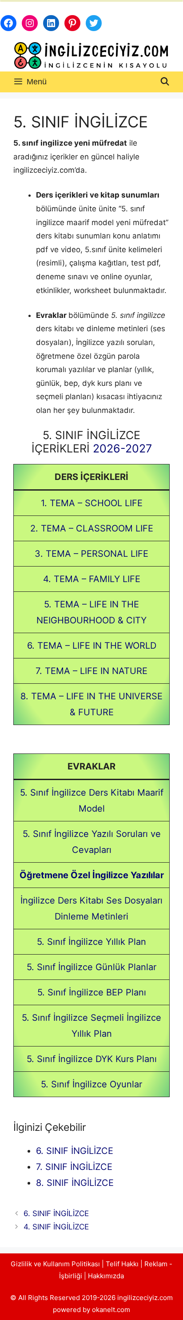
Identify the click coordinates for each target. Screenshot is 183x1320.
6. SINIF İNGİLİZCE (74, 1151)
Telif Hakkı (122, 1264)
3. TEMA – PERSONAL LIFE (91, 553)
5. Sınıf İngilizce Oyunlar (91, 1084)
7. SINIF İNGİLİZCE (74, 1166)
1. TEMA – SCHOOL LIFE (92, 503)
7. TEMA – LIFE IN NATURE (91, 671)
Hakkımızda (106, 1276)
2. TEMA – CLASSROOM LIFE (91, 528)
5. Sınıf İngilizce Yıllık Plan (91, 941)
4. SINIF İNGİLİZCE (56, 1226)
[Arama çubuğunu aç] (165, 81)
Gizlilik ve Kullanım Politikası (55, 1264)
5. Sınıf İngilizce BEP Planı (91, 992)
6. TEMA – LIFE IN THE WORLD (91, 645)
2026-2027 (122, 448)
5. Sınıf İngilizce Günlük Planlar (91, 967)
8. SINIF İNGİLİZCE (75, 1182)
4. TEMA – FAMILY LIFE (91, 579)
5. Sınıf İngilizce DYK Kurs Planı (92, 1059)
